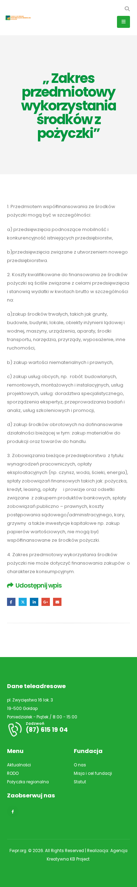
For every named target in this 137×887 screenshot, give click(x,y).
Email (57, 602)
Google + (45, 602)
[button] (127, 9)
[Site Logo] (21, 18)
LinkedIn (34, 602)
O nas (80, 765)
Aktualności (19, 765)
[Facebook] (13, 811)
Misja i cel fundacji (93, 773)
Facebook (11, 602)
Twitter (23, 602)
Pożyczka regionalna (28, 782)
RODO (13, 773)
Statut (80, 782)
